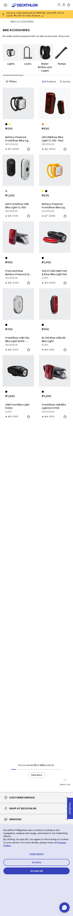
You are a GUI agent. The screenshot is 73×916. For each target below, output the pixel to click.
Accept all (36, 870)
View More (36, 775)
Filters (13, 81)
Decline (36, 862)
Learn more (37, 853)
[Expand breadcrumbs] (5, 21)
